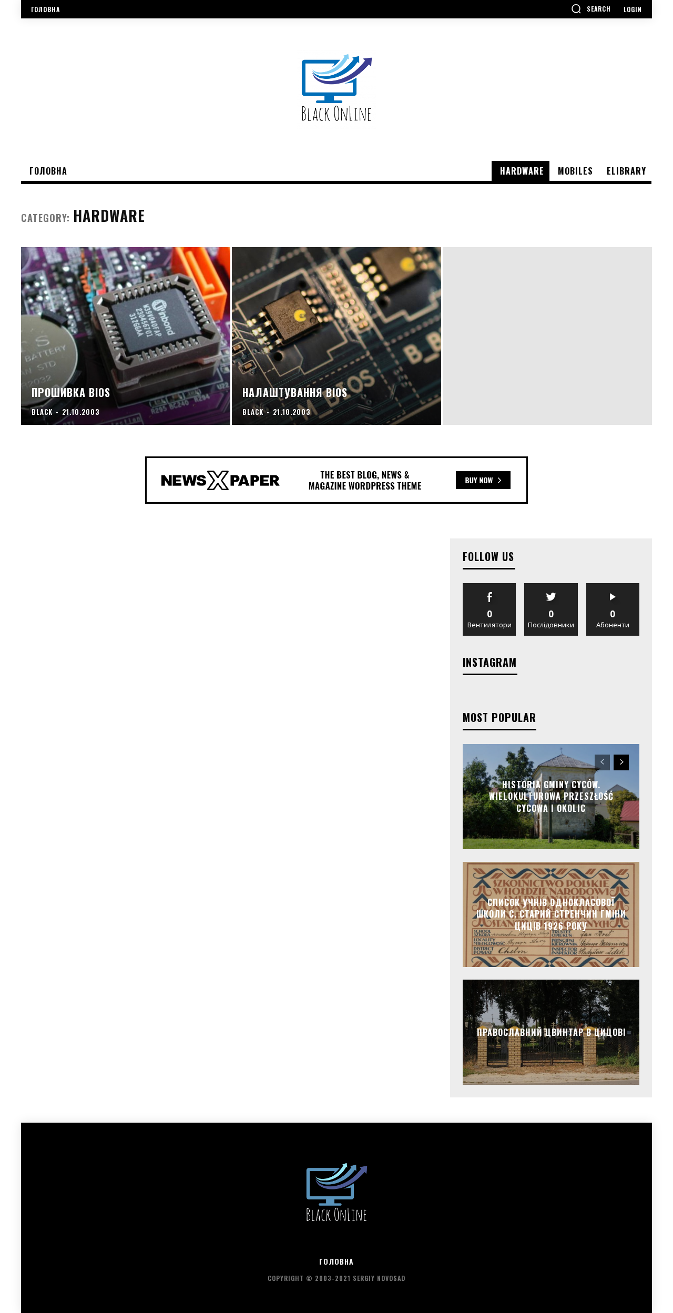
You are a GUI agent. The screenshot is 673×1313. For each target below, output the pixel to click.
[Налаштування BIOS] (336, 336)
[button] (591, 8)
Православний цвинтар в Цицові (551, 1032)
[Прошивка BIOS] (125, 336)
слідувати (551, 587)
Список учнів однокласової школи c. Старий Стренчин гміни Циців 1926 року (551, 914)
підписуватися (613, 587)
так (490, 587)
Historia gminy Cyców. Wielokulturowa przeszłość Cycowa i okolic (551, 796)
